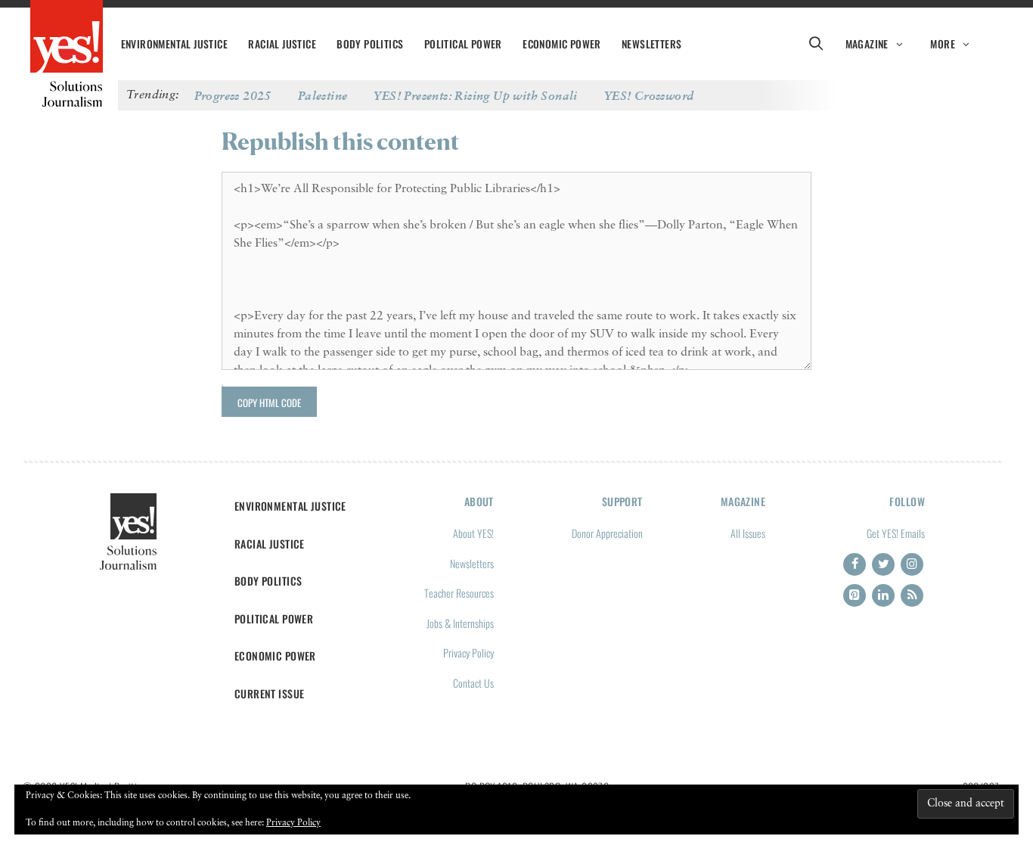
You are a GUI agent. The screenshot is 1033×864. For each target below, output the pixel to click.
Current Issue (269, 693)
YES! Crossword (649, 95)
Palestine (323, 95)
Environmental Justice (174, 43)
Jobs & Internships (460, 623)
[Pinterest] (854, 595)
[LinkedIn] (883, 595)
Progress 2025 (232, 95)
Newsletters (651, 43)
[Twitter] (883, 564)
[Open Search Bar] (816, 44)
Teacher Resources (459, 593)
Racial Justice (282, 43)
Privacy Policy (468, 652)
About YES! (473, 533)
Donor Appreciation (607, 533)
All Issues (748, 533)
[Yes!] (66, 38)
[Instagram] (912, 564)
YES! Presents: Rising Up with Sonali (475, 95)
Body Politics (370, 43)
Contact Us (473, 683)
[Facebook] (854, 564)
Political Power (463, 43)
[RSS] (912, 595)
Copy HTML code (269, 402)
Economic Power (562, 43)
